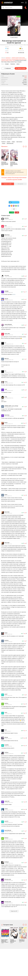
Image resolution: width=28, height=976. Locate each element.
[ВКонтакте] (9, 206)
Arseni (6, 494)
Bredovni (6, 837)
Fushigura (7, 861)
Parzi (6, 729)
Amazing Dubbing (14, 59)
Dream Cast (8, 59)
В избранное (8, 68)
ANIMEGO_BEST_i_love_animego (11, 405)
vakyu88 (6, 298)
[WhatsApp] (16, 206)
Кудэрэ (13, 141)
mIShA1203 (7, 801)
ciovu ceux (7, 275)
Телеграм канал (15, 202)
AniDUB (13, 57)
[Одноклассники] (11, 206)
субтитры (8, 57)
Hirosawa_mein (8, 879)
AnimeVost (3, 59)
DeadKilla (7, 744)
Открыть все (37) (14, 911)
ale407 (6, 694)
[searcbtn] (3, 7)
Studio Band (21, 59)
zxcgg (6, 396)
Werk (6, 225)
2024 (26, 76)
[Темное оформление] (26, 7)
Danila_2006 (7, 333)
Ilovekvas (6, 640)
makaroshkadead (8, 324)
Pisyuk (6, 632)
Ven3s (6, 712)
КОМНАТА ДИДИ (4, 60)
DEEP (25, 59)
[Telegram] (18, 206)
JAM (14, 60)
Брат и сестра (19, 141)
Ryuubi (6, 422)
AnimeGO (8, 2)
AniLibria (17, 57)
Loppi (6, 389)
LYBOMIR (6, 291)
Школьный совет (10, 143)
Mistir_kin (7, 358)
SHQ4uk (6, 737)
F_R (5, 342)
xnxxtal (6, 808)
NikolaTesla (7, 234)
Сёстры (3, 143)
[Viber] (14, 206)
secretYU (6, 821)
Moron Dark (7, 511)
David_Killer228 (8, 830)
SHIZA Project (22, 57)
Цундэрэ (8, 141)
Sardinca (6, 703)
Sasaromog (7, 415)
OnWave (10, 60)
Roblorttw (7, 218)
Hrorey (6, 381)
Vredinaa (6, 752)
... (19, 35)
